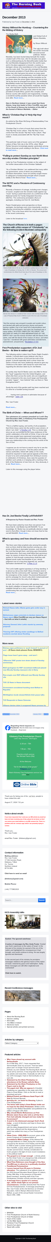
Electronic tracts (13, 1025)
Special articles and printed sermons (20, 1027)
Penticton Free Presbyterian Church (20, 1223)
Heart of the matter (14, 1219)
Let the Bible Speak (14, 1221)
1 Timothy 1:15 (25, 430)
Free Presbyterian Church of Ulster (20, 1217)
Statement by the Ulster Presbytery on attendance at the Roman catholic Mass (23, 1081)
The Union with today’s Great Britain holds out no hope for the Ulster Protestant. (26, 1106)
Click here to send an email (16, 873)
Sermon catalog (13, 1019)
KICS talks (11, 1021)
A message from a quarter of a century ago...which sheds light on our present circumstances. (22, 1183)
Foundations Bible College (18, 1139)
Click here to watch (13, 973)
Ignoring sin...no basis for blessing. (21, 1100)
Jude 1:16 (19, 397)
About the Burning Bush (16, 1016)
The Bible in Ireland (14, 1023)
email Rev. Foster (11, 838)
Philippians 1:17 (25, 769)
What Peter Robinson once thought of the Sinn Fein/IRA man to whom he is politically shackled (26, 1163)
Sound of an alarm (14, 1225)
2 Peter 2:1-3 (32, 563)
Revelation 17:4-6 (31, 342)
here (25, 218)
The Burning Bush (31, 1238)
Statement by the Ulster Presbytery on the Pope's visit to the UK (24, 1085)
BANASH (10, 1213)
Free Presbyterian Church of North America (23, 1215)
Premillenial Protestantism (17, 1166)
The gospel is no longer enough (20, 1156)
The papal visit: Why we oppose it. (21, 1088)
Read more (18, 98)
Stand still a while (13, 1227)
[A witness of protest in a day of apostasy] (23, 5)
